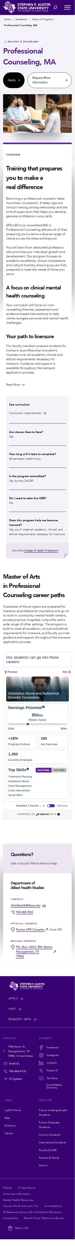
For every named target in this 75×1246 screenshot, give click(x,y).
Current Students (49, 1135)
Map (7, 1118)
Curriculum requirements (25, 413)
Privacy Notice (26, 1188)
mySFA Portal (13, 1110)
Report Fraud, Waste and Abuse (43, 1218)
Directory (10, 1125)
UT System (15, 1079)
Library (9, 1133)
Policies (7, 1188)
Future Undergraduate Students (53, 1112)
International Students (52, 1142)
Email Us (14, 1064)
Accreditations (53, 1206)
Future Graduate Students (49, 1125)
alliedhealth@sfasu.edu (25, 905)
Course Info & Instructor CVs (20, 1206)
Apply (13, 999)
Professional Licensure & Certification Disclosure (32, 1212)
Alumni (43, 1165)
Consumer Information (16, 1194)
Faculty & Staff (48, 1150)
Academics (21, 19)
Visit (12, 1009)
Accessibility (10, 1218)
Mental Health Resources (18, 1200)
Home (7, 19)
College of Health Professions (41, 551)
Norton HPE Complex (30, 929)
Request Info (20, 1019)
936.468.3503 (24, 912)
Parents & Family (49, 1158)
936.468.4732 (17, 1071)
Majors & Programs (43, 19)
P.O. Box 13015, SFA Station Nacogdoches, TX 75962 (34, 951)
